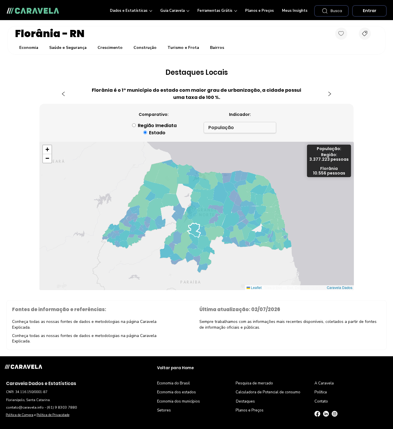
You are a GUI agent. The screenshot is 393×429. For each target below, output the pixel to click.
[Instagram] (334, 414)
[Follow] (341, 34)
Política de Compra (19, 415)
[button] (331, 11)
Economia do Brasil (173, 383)
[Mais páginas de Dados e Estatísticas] (150, 10)
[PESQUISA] (365, 34)
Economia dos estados (176, 392)
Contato (321, 401)
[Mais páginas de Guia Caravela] (187, 10)
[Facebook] (317, 414)
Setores (164, 410)
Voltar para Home (175, 368)
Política (320, 392)
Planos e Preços (250, 410)
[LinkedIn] (326, 414)
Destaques (245, 401)
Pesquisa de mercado (254, 383)
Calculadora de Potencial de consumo (268, 392)
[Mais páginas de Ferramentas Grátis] (235, 10)
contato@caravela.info (25, 407)
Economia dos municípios (178, 401)
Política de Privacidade (53, 415)
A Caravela (324, 383)
